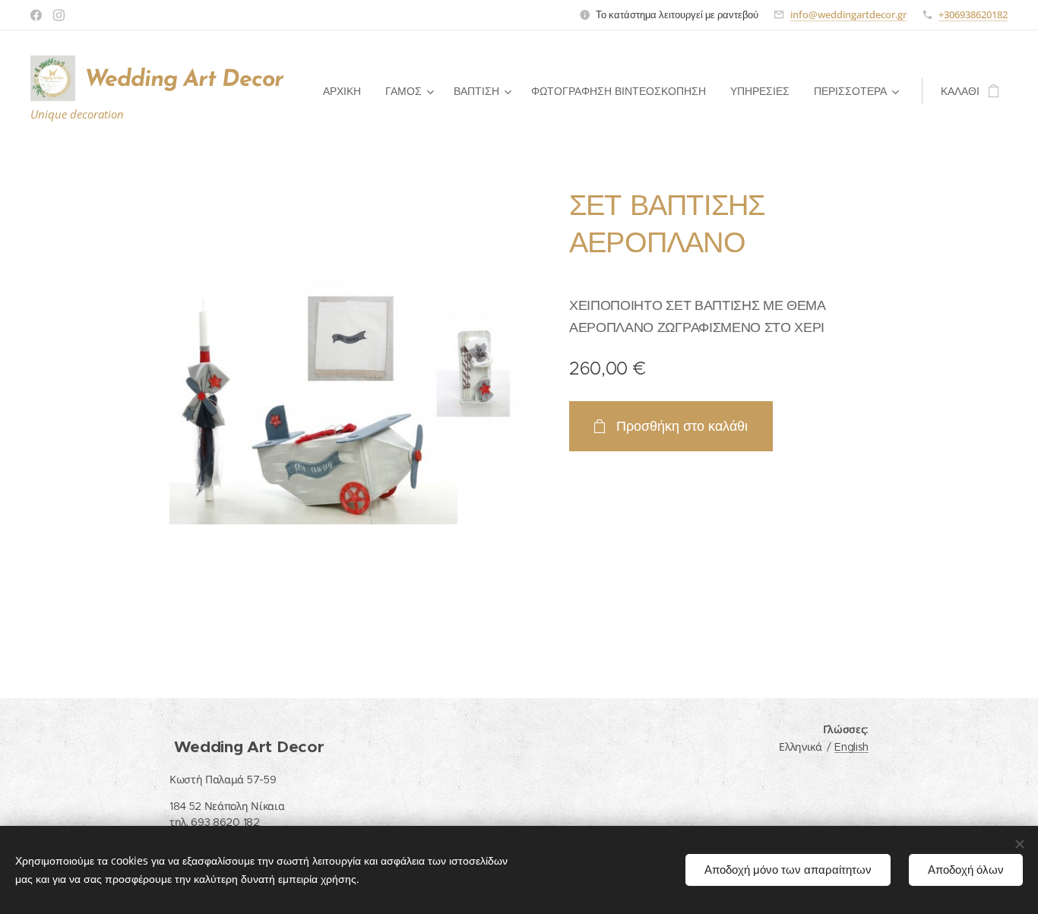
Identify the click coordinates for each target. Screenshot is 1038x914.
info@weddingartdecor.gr (848, 14)
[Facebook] (36, 15)
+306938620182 (973, 14)
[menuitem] (346, 91)
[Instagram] (58, 15)
